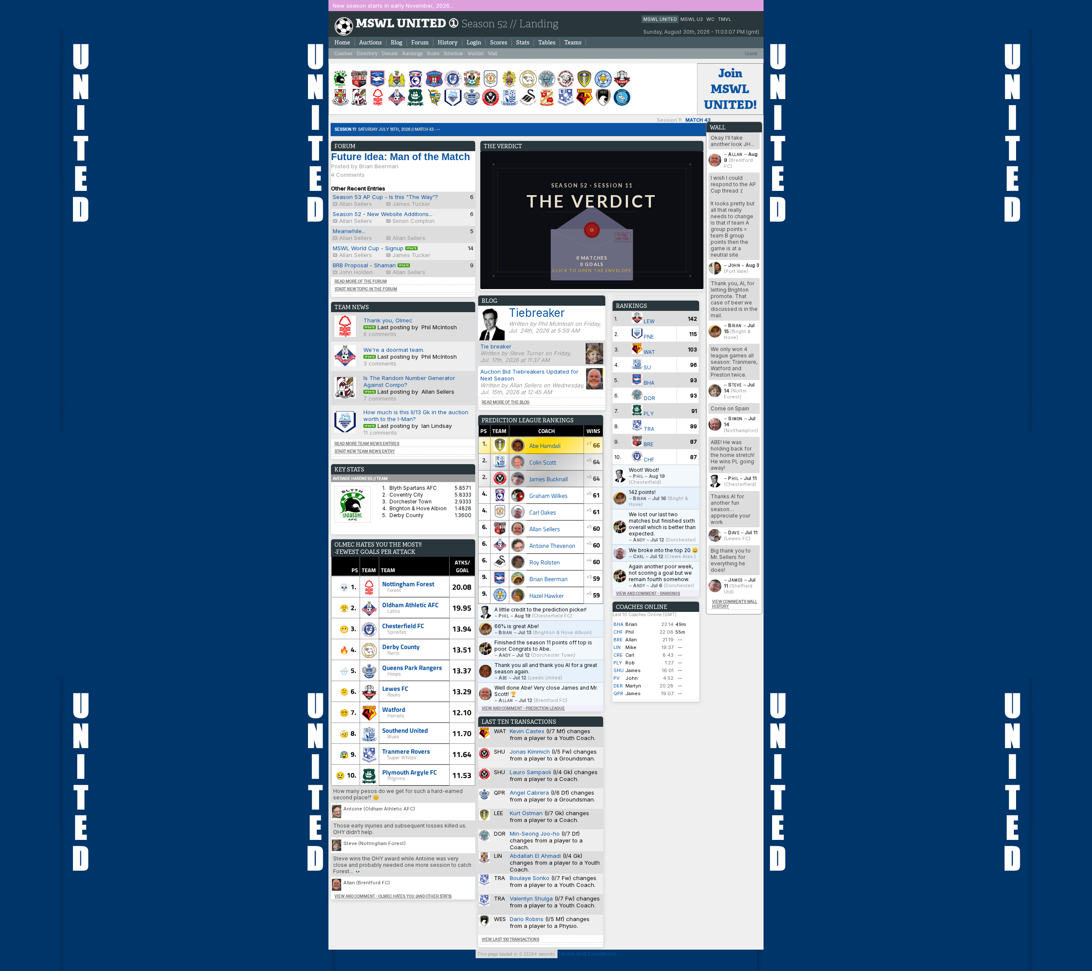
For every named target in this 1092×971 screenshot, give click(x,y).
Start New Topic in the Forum (365, 289)
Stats (522, 42)
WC (710, 19)
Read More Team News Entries (366, 443)
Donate (390, 53)
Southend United (405, 730)
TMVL (724, 19)
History (448, 42)
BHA (648, 383)
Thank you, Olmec (387, 320)
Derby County (401, 646)
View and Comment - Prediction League (523, 708)
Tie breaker (495, 346)
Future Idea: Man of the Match (400, 156)
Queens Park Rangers (412, 667)
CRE (618, 655)
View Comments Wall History (734, 603)
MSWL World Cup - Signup (369, 248)
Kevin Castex (527, 731)
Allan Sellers (544, 529)
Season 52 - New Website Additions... (383, 214)
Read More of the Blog (505, 402)
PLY (647, 413)
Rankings (412, 53)
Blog (396, 42)
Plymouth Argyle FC (409, 772)
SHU (618, 670)
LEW (648, 321)
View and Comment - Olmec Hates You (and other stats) (393, 896)
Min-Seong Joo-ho (535, 833)
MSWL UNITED (660, 19)
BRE (647, 444)
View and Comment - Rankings (648, 593)
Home (342, 42)
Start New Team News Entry (364, 451)
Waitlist (476, 53)
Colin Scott (542, 462)
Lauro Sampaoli (530, 772)
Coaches (343, 53)
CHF (648, 459)
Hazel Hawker (546, 595)
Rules (433, 53)
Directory (367, 53)
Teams (572, 42)
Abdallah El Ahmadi (535, 855)
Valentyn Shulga (531, 898)
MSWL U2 (691, 19)
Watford (393, 709)
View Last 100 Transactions (510, 939)
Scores (498, 42)
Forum (420, 42)
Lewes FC (395, 688)
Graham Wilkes (548, 495)
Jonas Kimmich (530, 751)
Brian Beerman (548, 579)
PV (616, 678)
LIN (617, 647)
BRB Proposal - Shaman (364, 265)
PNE (648, 336)
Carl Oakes (542, 512)
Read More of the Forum (360, 281)
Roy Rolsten (544, 562)
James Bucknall (548, 479)
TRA (648, 429)
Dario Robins (526, 918)
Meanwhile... (349, 231)
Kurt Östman (526, 813)
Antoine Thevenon (552, 545)
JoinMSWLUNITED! (730, 89)
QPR (618, 693)
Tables (546, 42)
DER (618, 686)
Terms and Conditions (587, 953)
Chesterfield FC (403, 625)
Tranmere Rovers (406, 751)
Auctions (370, 42)
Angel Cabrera (529, 792)
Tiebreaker (537, 312)
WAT (648, 352)
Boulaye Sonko (529, 877)
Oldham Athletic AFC (410, 604)
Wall (492, 53)
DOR (648, 398)
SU (646, 367)
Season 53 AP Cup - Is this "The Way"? (385, 196)
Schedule (453, 53)
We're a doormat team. (393, 349)
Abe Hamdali (545, 446)
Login (474, 42)
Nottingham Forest (408, 583)
